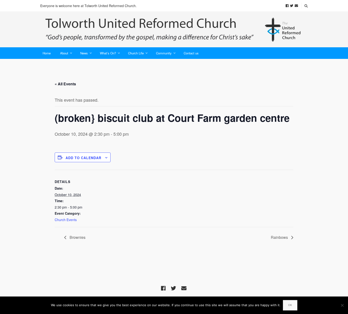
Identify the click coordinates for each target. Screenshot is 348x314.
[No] (342, 305)
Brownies (77, 237)
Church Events (66, 219)
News (84, 53)
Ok (290, 305)
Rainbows (280, 237)
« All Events (65, 84)
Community (164, 53)
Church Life (136, 53)
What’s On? (108, 53)
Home (47, 53)
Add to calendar (83, 157)
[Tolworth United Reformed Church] (174, 29)
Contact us (191, 53)
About (64, 53)
